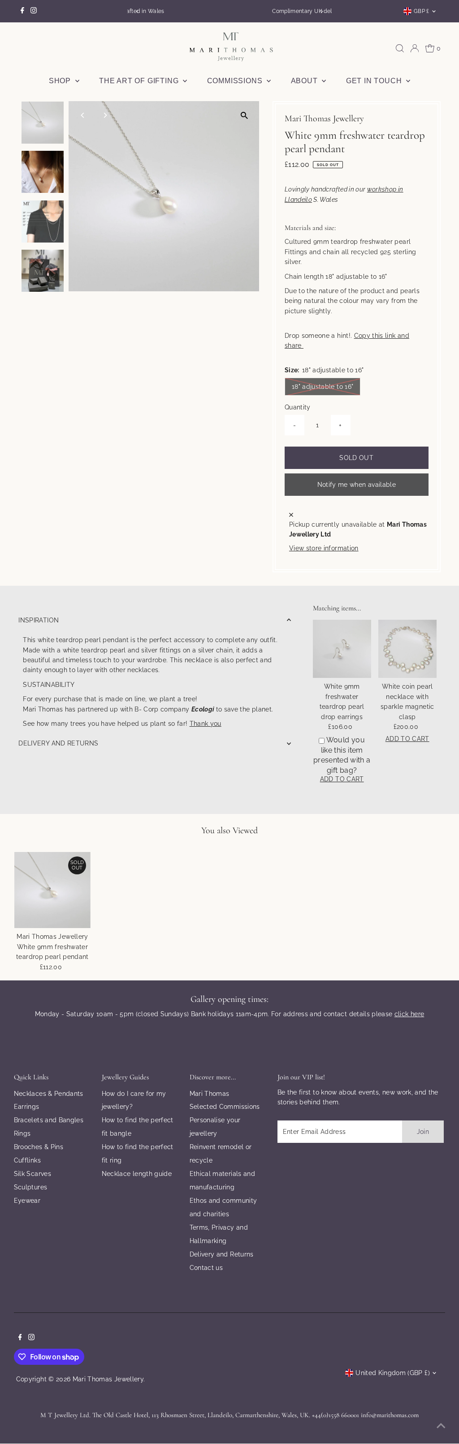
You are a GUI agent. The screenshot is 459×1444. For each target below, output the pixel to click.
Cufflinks (27, 1160)
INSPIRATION (38, 620)
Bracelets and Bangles (48, 1120)
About (305, 81)
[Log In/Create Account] (415, 48)
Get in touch (375, 81)
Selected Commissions (225, 1106)
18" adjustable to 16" (326, 386)
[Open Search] (400, 48)
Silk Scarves (32, 1173)
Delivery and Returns (222, 1254)
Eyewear (27, 1200)
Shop (61, 81)
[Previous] (137, 11)
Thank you (205, 723)
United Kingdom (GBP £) (392, 1372)
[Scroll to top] (441, 1426)
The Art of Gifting (140, 81)
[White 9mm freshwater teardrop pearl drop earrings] (342, 649)
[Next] (322, 11)
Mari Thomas (210, 1093)
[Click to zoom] (244, 116)
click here (409, 1014)
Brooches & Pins (38, 1146)
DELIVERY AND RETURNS (58, 743)
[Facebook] (22, 11)
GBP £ (421, 11)
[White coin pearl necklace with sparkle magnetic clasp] (407, 649)
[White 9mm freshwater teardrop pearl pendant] (52, 890)
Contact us (206, 1267)
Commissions (236, 81)
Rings (22, 1133)
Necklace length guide (137, 1173)
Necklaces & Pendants (48, 1093)
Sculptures (31, 1187)
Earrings (26, 1106)
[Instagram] (33, 11)
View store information (324, 548)
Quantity (298, 407)
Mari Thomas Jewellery (108, 1379)
